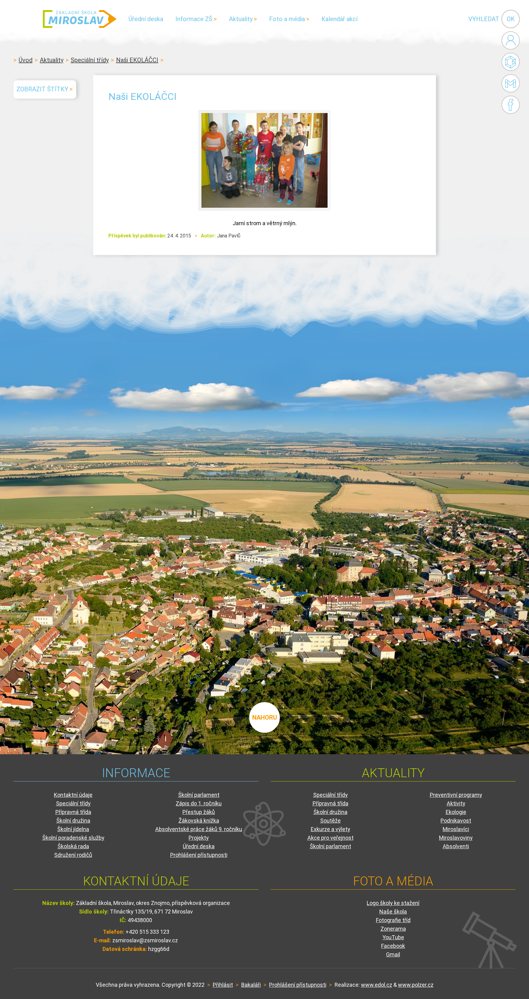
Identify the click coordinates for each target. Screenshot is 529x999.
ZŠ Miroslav (79, 19)
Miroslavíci (456, 829)
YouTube (393, 937)
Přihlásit (223, 985)
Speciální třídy (90, 60)
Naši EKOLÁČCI (137, 60)
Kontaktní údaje (73, 795)
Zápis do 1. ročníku (199, 803)
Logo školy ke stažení (393, 903)
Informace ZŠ (193, 19)
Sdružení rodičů (73, 855)
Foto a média (287, 19)
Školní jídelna (73, 829)
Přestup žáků (198, 812)
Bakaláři (510, 62)
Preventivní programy (456, 795)
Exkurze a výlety (330, 829)
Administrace (510, 40)
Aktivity (456, 803)
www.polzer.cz (415, 985)
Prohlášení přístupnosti (198, 855)
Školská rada (73, 846)
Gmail (508, 83)
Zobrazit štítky (42, 89)
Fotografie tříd (393, 920)
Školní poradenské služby (73, 837)
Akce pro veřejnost (330, 837)
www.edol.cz (376, 985)
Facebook (510, 104)
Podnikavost (456, 820)
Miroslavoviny (456, 837)
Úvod (25, 60)
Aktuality (241, 19)
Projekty (199, 837)
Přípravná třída (73, 812)
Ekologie (456, 812)
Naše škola (393, 911)
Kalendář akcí (339, 19)
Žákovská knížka (198, 820)
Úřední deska (146, 19)
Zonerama (393, 928)
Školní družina (73, 820)
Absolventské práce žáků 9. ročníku (198, 829)
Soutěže (330, 820)
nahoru (264, 717)
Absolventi (456, 846)
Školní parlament (198, 795)
